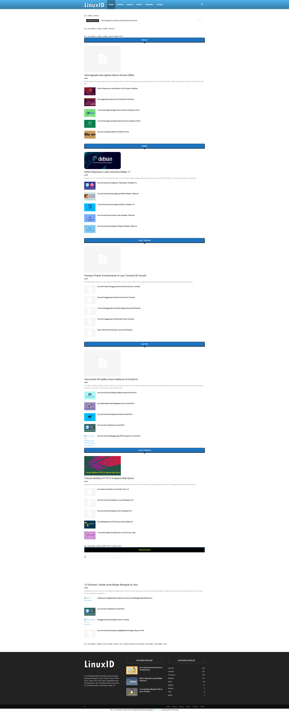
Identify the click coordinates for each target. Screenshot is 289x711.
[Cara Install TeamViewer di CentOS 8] (90, 428)
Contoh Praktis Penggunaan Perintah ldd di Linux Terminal (118, 286)
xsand (86, 78)
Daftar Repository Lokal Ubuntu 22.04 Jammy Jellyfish (117, 88)
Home (111, 4)
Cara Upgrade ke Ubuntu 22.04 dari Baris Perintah (115, 99)
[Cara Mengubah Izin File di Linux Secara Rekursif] (90, 525)
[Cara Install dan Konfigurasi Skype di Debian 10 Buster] (90, 229)
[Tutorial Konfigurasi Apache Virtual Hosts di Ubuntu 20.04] (90, 124)
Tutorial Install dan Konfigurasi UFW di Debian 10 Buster (118, 194)
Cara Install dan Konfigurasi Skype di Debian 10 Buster (117, 226)
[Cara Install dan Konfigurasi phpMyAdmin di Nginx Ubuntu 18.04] (90, 633)
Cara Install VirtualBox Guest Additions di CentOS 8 (111, 379)
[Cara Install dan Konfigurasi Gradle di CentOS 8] (90, 417)
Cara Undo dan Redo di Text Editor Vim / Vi (113, 489)
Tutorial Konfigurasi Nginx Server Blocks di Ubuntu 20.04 (118, 110)
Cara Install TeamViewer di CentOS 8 (110, 425)
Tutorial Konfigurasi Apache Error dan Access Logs (116, 532)
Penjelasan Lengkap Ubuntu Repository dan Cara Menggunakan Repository (124, 598)
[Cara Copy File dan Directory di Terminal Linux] (132, 670)
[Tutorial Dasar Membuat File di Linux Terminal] (132, 692)
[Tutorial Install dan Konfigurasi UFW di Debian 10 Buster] (90, 196)
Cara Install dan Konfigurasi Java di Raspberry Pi (115, 500)
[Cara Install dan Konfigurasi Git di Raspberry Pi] (90, 514)
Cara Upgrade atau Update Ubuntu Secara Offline (109, 75)
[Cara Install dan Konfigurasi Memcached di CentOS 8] (90, 395)
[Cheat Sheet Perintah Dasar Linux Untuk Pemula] (90, 333)
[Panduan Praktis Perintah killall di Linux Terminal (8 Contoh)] (144, 259)
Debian (130, 4)
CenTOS (144, 344)
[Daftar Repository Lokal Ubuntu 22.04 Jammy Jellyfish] (90, 91)
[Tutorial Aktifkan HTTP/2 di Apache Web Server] (144, 465)
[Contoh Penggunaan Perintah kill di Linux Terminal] (90, 322)
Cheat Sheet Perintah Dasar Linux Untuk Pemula (114, 330)
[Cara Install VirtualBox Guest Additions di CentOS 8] (144, 363)
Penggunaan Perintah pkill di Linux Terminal (113, 620)
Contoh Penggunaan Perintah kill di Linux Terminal (115, 319)
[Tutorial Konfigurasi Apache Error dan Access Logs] (90, 535)
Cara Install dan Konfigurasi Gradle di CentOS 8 (114, 414)
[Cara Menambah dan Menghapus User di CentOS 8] (90, 406)
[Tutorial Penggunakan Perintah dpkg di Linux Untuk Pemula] (90, 311)
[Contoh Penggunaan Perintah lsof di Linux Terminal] (90, 300)
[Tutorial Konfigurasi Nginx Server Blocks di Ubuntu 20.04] (90, 113)
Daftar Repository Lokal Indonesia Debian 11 (107, 172)
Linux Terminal (145, 240)
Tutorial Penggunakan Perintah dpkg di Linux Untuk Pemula (119, 308)
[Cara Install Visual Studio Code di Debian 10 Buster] (90, 218)
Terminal (149, 4)
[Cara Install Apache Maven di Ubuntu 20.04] (90, 135)
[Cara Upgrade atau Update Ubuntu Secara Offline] (144, 59)
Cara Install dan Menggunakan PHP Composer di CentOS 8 (118, 436)
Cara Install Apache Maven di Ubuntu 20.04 (113, 132)
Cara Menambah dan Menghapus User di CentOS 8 (115, 403)
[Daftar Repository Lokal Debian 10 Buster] (132, 681)
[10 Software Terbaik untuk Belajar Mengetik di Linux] (144, 568)
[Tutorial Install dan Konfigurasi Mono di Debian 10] (90, 207)
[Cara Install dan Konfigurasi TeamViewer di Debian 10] (90, 186)
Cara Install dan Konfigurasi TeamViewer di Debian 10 (117, 183)
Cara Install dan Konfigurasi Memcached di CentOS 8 (116, 393)
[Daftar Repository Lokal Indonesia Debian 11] (144, 160)
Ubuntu (120, 4)
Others (160, 4)
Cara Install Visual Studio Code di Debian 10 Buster (116, 215)
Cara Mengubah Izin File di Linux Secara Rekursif (115, 522)
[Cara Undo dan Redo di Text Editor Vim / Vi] (90, 492)
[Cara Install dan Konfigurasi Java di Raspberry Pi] (90, 503)
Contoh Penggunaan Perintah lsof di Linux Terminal (116, 297)
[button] (202, 5)
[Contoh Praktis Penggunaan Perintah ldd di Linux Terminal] (90, 289)
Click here (157, 710)
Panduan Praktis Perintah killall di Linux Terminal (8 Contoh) (123, 21)
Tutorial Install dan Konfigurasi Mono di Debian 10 (115, 204)
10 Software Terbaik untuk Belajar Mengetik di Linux (111, 584)
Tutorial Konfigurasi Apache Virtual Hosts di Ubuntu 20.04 (118, 121)
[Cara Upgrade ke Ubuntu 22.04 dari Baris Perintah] (90, 102)
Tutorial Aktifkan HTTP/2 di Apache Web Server (109, 478)
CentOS (139, 4)
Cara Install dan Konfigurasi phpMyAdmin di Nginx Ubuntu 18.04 (120, 630)
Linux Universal (144, 450)
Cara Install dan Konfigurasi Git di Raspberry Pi (114, 511)
